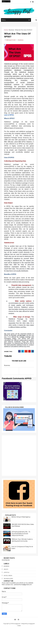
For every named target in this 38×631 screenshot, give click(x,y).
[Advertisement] (19, 455)
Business (11, 30)
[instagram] (32, 2)
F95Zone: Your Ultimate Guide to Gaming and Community (22, 540)
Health (6, 569)
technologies (8, 578)
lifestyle (6, 572)
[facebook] (30, 2)
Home (6, 30)
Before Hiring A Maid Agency (21, 517)
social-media (8, 575)
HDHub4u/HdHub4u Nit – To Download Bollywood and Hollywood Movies (21, 533)
